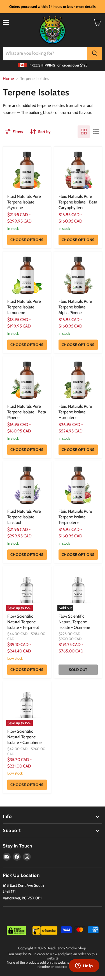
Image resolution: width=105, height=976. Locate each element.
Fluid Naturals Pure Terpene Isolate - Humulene (75, 412)
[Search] (94, 53)
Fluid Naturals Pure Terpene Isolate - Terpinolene (75, 517)
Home (8, 78)
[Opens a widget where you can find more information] (84, 966)
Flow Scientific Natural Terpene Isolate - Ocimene (74, 622)
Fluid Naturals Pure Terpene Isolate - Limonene (24, 307)
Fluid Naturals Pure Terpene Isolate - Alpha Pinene (75, 307)
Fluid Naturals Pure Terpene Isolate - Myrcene (24, 202)
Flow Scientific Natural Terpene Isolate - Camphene (24, 737)
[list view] (96, 131)
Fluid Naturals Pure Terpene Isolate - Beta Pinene (26, 412)
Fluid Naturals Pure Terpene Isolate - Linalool (24, 517)
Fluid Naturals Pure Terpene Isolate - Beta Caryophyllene (78, 202)
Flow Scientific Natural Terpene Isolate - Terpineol (23, 622)
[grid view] (84, 131)
